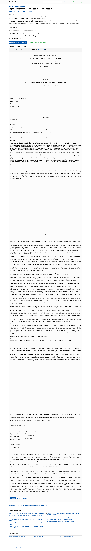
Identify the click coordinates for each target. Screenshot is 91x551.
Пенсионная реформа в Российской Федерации (59, 517)
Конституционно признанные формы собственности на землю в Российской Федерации (63, 514)
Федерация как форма (40, 536)
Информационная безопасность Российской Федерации (17, 537)
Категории (11, 6)
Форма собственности (52, 524)
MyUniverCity (18, 547)
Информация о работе (28, 505)
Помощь (70, 2)
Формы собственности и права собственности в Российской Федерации (25, 520)
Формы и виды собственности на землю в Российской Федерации (26, 513)
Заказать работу (77, 2)
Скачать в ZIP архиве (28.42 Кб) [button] (17, 42)
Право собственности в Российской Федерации (59, 519)
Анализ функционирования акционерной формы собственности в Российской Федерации (26, 527)
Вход (65, 2)
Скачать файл (41, 49)
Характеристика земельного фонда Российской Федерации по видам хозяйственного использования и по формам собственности (26, 516)
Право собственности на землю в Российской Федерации (61, 521)
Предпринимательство (20, 6)
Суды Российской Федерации (67, 536)
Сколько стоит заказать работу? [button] (37, 42)
